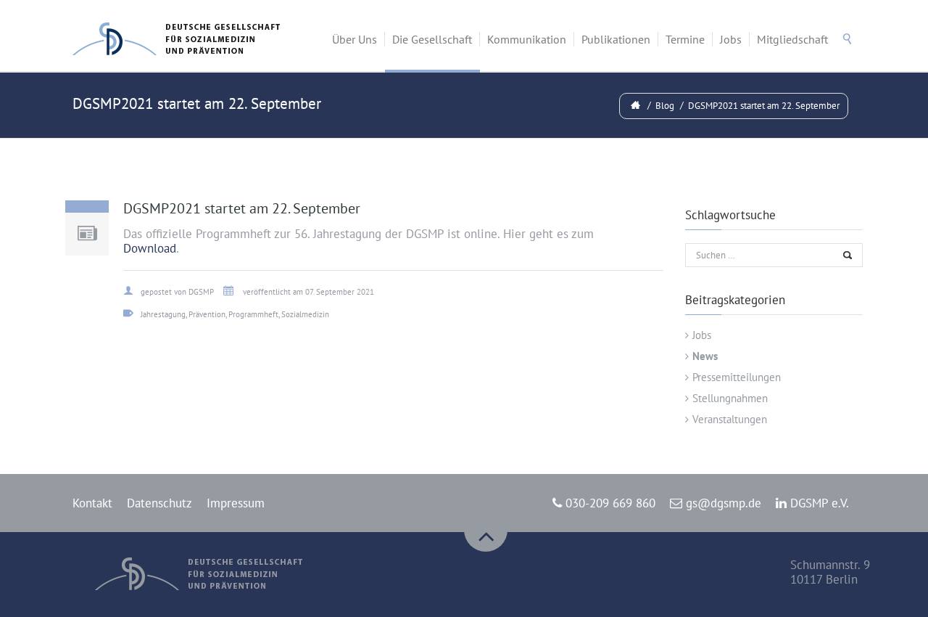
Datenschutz (159, 503)
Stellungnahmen (730, 398)
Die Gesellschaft (432, 39)
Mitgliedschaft (792, 39)
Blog (664, 105)
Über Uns (354, 39)
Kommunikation (526, 39)
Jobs (731, 39)
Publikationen (615, 39)
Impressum (236, 503)
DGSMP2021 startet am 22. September (764, 105)
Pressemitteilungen (736, 377)
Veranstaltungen (729, 419)
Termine (685, 39)
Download (149, 248)
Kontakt (92, 503)
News (705, 356)
